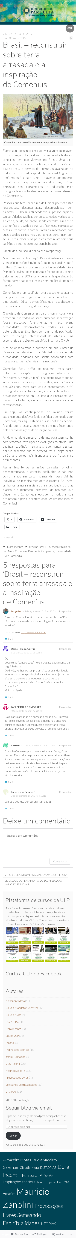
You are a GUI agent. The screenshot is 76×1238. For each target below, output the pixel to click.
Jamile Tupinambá (15, 1056)
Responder (65, 611)
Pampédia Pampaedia (41, 551)
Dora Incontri (19, 38)
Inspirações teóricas (17, 1049)
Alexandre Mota (15, 1000)
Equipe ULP (12, 1035)
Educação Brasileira (59, 546)
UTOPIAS (11, 1091)
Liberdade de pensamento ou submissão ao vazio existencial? (33, 882)
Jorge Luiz (17, 611)
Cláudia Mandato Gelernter (22, 1007)
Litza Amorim (13, 1063)
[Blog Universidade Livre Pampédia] (38, 11)
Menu (70, 28)
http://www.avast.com (33, 632)
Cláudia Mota (13, 1014)
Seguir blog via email (29, 1107)
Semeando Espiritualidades (21, 1084)
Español (10, 1042)
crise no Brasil (37, 546)
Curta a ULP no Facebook (34, 973)
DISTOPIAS (12, 1021)
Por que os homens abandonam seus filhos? (35, 874)
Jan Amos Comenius (15, 551)
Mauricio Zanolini (15, 1070)
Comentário (59, 861)
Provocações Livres (17, 1077)
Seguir (13, 1135)
